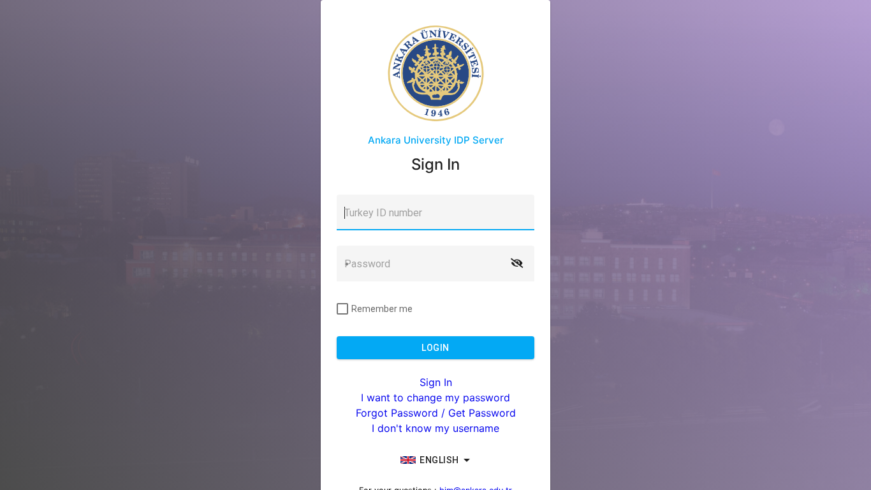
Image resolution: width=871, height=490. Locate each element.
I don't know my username (435, 428)
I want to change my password (435, 397)
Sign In (436, 382)
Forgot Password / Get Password (436, 412)
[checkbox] (375, 309)
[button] (516, 263)
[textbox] (435, 212)
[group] (435, 460)
